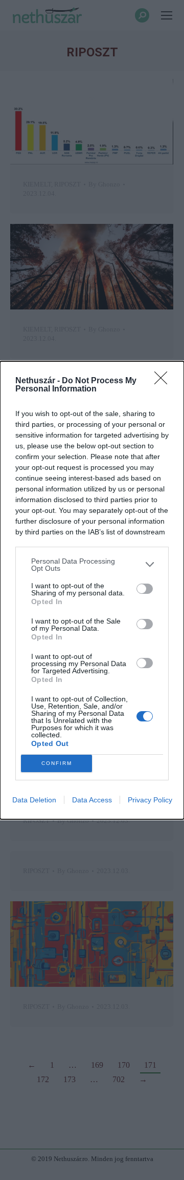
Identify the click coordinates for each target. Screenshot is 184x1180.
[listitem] (92, 564)
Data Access (92, 800)
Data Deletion (34, 800)
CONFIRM (56, 763)
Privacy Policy (150, 800)
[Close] (164, 381)
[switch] (144, 589)
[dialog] (92, 590)
